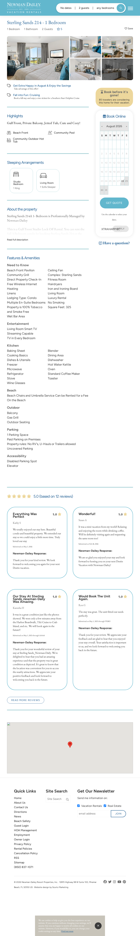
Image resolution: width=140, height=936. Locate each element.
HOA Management (25, 830)
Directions (20, 811)
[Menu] (130, 8)
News (17, 816)
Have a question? (116, 242)
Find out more (67, 931)
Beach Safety (22, 821)
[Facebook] (105, 882)
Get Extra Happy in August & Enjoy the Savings (42, 85)
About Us (19, 802)
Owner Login (22, 839)
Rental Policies (23, 848)
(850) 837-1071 (23, 867)
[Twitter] (110, 882)
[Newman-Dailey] (24, 8)
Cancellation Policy (26, 853)
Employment (22, 834)
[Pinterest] (124, 882)
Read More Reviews (25, 700)
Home (18, 798)
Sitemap (19, 862)
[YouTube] (119, 882)
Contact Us (21, 807)
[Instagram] (115, 882)
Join (118, 813)
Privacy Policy (22, 844)
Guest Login (21, 825)
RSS (16, 857)
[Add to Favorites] (129, 29)
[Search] (67, 800)
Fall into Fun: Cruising (26, 95)
